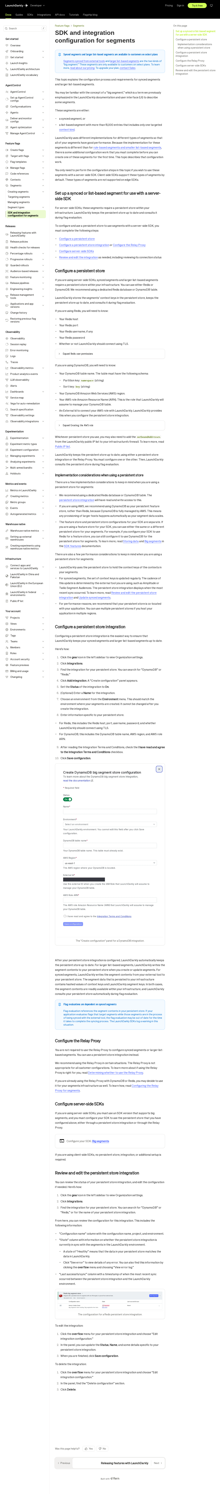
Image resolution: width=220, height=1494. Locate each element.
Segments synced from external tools (84, 60)
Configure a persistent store (191, 39)
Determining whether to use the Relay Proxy (115, 1072)
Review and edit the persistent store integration (196, 72)
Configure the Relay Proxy (190, 60)
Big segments (152, 541)
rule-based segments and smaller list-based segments (127, 147)
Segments (78, 25)
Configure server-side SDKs (191, 65)
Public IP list (62, 446)
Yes (91, 1448)
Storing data (131, 541)
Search (26, 28)
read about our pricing (82, 67)
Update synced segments (95, 597)
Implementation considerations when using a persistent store (195, 46)
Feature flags (62, 25)
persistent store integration (76, 500)
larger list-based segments (124, 60)
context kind (67, 129)
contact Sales (127, 67)
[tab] (8, 15)
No (104, 1448)
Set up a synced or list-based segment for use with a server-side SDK (196, 33)
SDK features (72, 546)
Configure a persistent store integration (191, 54)
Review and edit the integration (78, 257)
